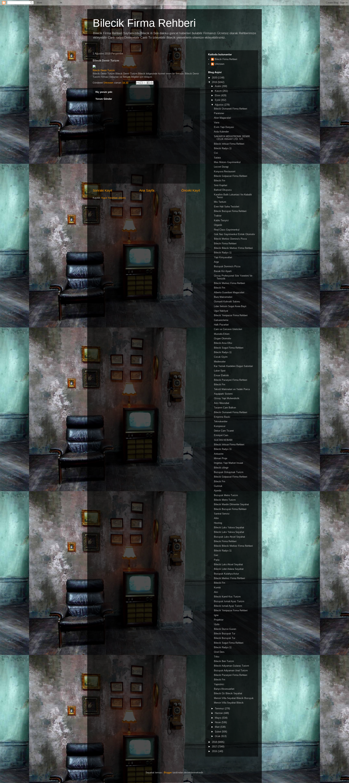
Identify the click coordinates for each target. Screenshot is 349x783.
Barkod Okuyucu (223, 189)
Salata (217, 157)
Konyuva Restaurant (224, 171)
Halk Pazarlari (221, 324)
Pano (216, 560)
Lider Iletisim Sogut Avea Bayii (230, 306)
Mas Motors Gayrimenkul (227, 162)
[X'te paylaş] (145, 83)
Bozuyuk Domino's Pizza (227, 266)
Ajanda (217, 490)
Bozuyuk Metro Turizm (226, 495)
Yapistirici (219, 684)
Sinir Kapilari (220, 185)
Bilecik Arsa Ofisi (223, 343)
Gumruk (218, 486)
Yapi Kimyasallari (223, 257)
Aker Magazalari (222, 117)
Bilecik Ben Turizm (224, 661)
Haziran (219, 713)
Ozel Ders (219, 652)
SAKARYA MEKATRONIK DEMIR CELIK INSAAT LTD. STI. (232, 138)
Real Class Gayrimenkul (226, 229)
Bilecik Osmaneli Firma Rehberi (230, 108)
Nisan (218, 722)
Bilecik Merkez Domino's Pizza (230, 238)
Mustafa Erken (221, 334)
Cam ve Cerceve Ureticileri (228, 329)
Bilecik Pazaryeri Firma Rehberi (230, 380)
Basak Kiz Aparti (223, 271)
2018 (215, 742)
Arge (216, 262)
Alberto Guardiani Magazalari (229, 292)
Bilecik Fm (219, 180)
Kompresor (219, 426)
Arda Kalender (221, 131)
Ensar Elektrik (221, 375)
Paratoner (219, 113)
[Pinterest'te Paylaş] (151, 83)
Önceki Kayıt (190, 190)
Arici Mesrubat (221, 403)
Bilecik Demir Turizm (104, 70)
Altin (216, 518)
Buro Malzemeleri (223, 297)
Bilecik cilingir (221, 467)
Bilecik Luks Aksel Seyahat (228, 564)
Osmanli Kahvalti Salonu (227, 301)
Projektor (218, 619)
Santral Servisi (221, 513)
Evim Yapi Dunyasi (224, 127)
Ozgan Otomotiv (222, 338)
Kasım (218, 91)
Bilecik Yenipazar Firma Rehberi (231, 315)
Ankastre (218, 453)
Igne (216, 615)
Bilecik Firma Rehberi (144, 23)
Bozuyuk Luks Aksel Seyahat (229, 536)
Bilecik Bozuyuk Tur (224, 633)
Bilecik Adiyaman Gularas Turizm (231, 665)
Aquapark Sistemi (223, 393)
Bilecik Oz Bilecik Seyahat (228, 693)
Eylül (218, 100)
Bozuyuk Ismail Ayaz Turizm (229, 601)
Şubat (218, 731)
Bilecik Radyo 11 (223, 148)
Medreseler (220, 361)
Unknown (219, 64)
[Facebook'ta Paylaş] (148, 83)
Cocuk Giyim (221, 356)
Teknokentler (220, 421)
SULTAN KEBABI (223, 440)
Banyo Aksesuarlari (224, 688)
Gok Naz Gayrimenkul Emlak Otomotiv (234, 234)
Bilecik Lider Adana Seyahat (229, 569)
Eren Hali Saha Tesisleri (226, 206)
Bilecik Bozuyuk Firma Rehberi (230, 211)
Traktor (217, 215)
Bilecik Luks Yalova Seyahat (229, 527)
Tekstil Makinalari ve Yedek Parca (232, 389)
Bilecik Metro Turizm (225, 499)
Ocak (218, 736)
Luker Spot (219, 370)
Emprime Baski (222, 417)
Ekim (218, 95)
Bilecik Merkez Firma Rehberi (229, 283)
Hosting (218, 523)
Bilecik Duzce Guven (225, 629)
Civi (216, 153)
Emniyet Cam (221, 435)
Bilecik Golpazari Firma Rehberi (230, 176)
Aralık (218, 86)
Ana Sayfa (146, 190)
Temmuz (220, 708)
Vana (216, 122)
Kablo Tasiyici (221, 220)
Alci (216, 592)
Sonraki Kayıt (102, 190)
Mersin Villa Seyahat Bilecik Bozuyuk (234, 698)
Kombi (217, 587)
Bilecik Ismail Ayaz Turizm (228, 606)
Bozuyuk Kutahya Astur (226, 573)
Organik (218, 225)
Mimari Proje (220, 458)
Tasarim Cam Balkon (225, 407)
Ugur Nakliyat (221, 310)
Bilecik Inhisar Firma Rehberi (229, 143)
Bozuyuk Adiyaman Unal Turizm (231, 670)
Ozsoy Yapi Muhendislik (226, 398)
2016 (215, 751)
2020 (215, 77)
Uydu (216, 624)
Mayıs (218, 717)
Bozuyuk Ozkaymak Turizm (228, 472)
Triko (216, 656)
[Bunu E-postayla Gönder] (138, 83)
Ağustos (219, 104)
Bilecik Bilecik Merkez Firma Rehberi (233, 248)
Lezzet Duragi (221, 166)
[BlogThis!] (141, 83)
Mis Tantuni (220, 201)
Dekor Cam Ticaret (224, 430)
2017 (215, 746)
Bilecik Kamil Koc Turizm (227, 596)
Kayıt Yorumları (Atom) (113, 197)
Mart (217, 727)
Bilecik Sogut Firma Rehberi (228, 347)
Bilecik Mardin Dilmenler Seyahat (231, 504)
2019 (215, 82)
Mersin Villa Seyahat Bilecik (229, 702)
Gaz (216, 555)
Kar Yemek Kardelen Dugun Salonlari (233, 366)
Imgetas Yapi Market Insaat (228, 463)
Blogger (168, 772)
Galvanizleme (221, 320)
